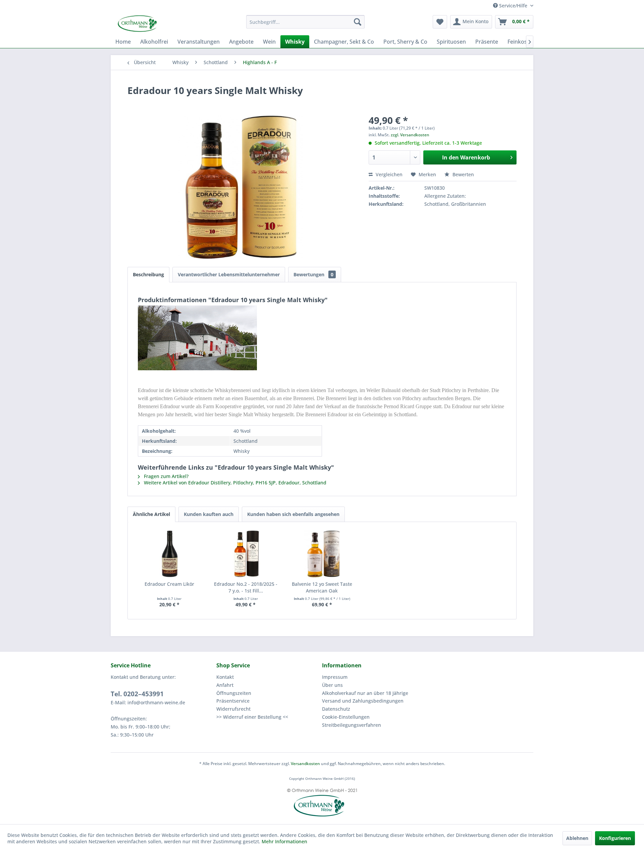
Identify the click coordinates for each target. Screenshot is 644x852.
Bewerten (462, 174)
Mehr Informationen (284, 841)
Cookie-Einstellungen (346, 717)
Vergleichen (388, 174)
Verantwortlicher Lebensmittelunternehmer (229, 274)
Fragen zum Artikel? (166, 476)
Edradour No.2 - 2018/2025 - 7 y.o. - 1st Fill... (245, 587)
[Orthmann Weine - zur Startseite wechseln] (163, 23)
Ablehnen (577, 838)
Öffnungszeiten (233, 693)
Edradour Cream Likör (169, 584)
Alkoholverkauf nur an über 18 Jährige (365, 693)
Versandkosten (305, 763)
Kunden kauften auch (208, 514)
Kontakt (225, 677)
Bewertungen (313, 274)
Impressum (334, 677)
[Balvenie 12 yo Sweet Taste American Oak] (322, 553)
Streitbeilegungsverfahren (351, 725)
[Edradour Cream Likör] (169, 553)
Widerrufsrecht (233, 709)
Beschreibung (148, 274)
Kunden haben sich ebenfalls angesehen (293, 514)
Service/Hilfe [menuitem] (513, 5)
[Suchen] (358, 22)
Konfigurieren (615, 838)
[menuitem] (305, 22)
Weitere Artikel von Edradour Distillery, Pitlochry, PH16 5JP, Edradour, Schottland (234, 482)
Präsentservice (233, 701)
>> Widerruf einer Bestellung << (252, 717)
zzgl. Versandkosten (410, 135)
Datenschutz (336, 709)
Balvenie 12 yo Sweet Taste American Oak (322, 587)
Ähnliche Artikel (151, 514)
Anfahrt (224, 685)
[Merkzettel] (440, 22)
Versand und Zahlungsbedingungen (363, 701)
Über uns (332, 685)
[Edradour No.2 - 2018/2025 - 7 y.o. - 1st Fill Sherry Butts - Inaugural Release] (246, 553)
